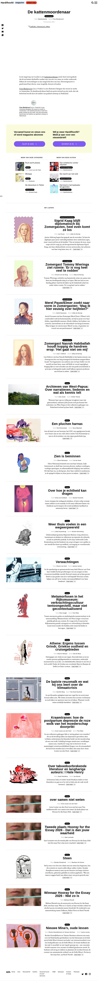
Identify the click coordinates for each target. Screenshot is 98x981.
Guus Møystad (77, 428)
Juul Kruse (61, 234)
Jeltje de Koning (75, 234)
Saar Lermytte (69, 837)
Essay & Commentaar (67, 217)
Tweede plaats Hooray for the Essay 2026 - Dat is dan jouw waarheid (67, 830)
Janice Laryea (85, 932)
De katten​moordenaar (49, 12)
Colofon (34, 972)
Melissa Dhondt (69, 900)
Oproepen (61, 972)
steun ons (31, 3)
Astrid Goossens (61, 313)
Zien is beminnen (67, 456)
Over (18, 972)
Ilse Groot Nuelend (76, 692)
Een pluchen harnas (67, 424)
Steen (67, 858)
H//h (8, 972)
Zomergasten (67, 261)
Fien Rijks (76, 613)
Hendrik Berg (60, 692)
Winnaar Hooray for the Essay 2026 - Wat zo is (67, 894)
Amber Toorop (75, 397)
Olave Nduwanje (62, 460)
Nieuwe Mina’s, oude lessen (67, 928)
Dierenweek (49, 16)
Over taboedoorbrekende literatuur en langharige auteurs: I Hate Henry (67, 769)
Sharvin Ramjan (62, 653)
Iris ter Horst (77, 460)
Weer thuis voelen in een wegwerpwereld (67, 525)
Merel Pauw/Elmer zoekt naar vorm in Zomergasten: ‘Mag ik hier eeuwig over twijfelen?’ (67, 306)
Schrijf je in (68, 144)
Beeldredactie (42, 19)
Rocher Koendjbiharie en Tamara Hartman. (62, 932)
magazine (19, 3)
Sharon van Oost (61, 566)
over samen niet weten (67, 799)
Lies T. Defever (61, 353)
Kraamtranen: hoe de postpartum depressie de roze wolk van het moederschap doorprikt (67, 722)
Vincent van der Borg (61, 275)
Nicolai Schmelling (77, 531)
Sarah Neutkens (63, 776)
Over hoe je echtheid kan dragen (67, 492)
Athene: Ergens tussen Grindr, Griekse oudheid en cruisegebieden (67, 646)
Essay (67, 383)
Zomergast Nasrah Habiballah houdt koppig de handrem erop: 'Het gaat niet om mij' (67, 346)
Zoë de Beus (77, 653)
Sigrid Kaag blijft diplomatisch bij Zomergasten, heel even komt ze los (67, 225)
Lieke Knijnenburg (60, 531)
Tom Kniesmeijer (62, 428)
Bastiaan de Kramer (78, 862)
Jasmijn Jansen (77, 566)
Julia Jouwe (61, 397)
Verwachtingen (67, 562)
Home (13, 972)
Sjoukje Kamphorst (60, 862)
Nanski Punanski (78, 498)
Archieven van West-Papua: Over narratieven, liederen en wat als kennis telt (67, 389)
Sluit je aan (28, 144)
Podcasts (76, 972)
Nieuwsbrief (26, 972)
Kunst (67, 593)
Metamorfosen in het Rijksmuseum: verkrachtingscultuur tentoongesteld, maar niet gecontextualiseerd (67, 603)
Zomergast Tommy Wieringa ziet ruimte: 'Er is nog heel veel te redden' (67, 267)
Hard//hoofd (7, 2)
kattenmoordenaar (51, 77)
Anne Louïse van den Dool (63, 731)
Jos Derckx (77, 776)
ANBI (54, 972)
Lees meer (76, 249)
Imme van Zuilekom (61, 498)
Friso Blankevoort (58, 19)
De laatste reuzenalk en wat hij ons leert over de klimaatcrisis (67, 685)
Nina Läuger (63, 613)
